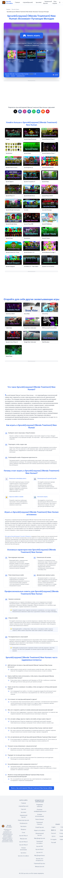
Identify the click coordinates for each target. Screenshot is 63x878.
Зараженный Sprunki (47, 2)
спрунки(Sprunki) (28, 2)
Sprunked (38, 2)
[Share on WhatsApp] (34, 111)
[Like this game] (53, 74)
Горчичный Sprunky (39, 863)
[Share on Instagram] (24, 111)
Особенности (23, 823)
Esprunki (23, 809)
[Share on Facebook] (20, 111)
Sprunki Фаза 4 (23, 835)
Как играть (23, 826)
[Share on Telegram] (38, 111)
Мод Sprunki (23, 838)
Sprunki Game (15, 9)
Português (53, 839)
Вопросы (23, 829)
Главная (17, 2)
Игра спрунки (54, 2)
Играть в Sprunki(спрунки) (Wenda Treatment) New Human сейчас (31, 788)
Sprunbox (23, 853)
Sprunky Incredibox (23, 856)
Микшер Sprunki (39, 866)
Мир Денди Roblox (39, 855)
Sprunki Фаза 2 (23, 842)
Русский (53, 842)
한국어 (53, 836)
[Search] (59, 2)
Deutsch (53, 833)
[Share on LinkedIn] (29, 111)
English (53, 827)
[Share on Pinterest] (47, 111)
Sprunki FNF (39, 846)
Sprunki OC (39, 852)
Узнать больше (39, 819)
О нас (23, 832)
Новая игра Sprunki (23, 820)
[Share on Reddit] (43, 111)
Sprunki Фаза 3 (23, 845)
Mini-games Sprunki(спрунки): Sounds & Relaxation (18, 536)
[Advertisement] (31, 92)
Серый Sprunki (39, 827)
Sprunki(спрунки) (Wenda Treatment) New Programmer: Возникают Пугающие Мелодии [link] (28, 11)
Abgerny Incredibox (39, 830)
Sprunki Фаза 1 (40, 849)
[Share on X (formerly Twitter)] (15, 111)
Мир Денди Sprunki (39, 838)
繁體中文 (53, 830)
